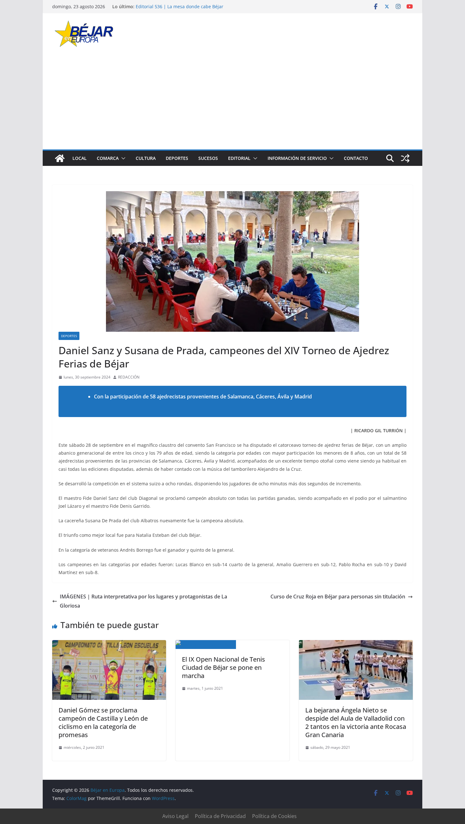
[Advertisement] (232, 102)
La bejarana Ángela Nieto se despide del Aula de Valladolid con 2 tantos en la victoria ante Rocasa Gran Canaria (355, 722)
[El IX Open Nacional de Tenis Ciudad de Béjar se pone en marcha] (206, 644)
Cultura (146, 158)
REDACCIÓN (129, 377)
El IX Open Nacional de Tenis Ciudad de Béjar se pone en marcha (223, 667)
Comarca (108, 158)
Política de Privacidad (220, 816)
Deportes (177, 158)
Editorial (239, 158)
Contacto (356, 158)
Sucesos (208, 158)
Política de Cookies (274, 816)
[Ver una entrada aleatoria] (405, 158)
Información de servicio (297, 158)
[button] (122, 158)
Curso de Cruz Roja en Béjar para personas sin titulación (337, 596)
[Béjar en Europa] (59, 158)
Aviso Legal (175, 816)
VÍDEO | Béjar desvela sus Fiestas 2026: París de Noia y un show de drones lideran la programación (197, 9)
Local (79, 158)
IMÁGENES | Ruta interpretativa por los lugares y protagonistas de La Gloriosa (143, 601)
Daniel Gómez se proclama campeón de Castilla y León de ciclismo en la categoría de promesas (103, 722)
